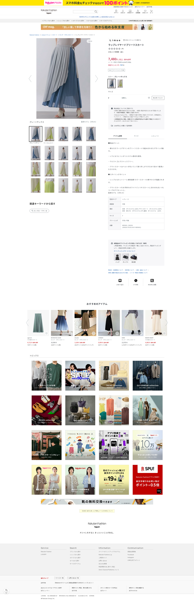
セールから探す (74, 560)
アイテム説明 (117, 136)
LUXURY (43, 554)
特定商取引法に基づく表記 (107, 567)
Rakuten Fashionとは (105, 554)
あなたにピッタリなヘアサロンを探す (51, 588)
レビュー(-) (155, 136)
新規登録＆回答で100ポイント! (123, 7)
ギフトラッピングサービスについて (124, 251)
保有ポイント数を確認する (136, 588)
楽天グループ (139, 7)
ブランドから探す (75, 551)
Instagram (131, 557)
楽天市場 (149, 7)
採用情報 (91, 596)
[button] (63, 78)
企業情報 (43, 596)
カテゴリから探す (75, 557)
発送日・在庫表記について (115, 270)
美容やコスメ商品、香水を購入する (82, 588)
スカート (54, 35)
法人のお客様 (103, 564)
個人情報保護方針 (52, 596)
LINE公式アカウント (134, 560)
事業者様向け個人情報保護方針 (67, 596)
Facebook (131, 554)
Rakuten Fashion (34, 35)
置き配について (129, 270)
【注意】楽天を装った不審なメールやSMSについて (97, 511)
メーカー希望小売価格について (139, 273)
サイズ (136, 136)
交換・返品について (141, 270)
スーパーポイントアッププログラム (109, 551)
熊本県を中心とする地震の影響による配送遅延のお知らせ (97, 17)
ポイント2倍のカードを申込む (108, 588)
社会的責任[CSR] (83, 596)
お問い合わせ (103, 560)
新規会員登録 (132, 551)
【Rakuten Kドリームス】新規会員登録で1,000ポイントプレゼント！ (74, 583)
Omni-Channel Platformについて (109, 570)
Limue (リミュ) (46, 35)
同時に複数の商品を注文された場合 (118, 273)
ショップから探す (75, 554)
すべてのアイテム (75, 564)
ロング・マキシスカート (66, 35)
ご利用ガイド (103, 557)
